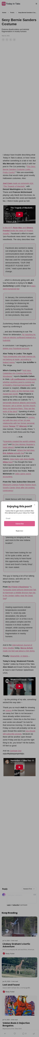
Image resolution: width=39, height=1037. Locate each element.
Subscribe (19, 524)
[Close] (34, 505)
